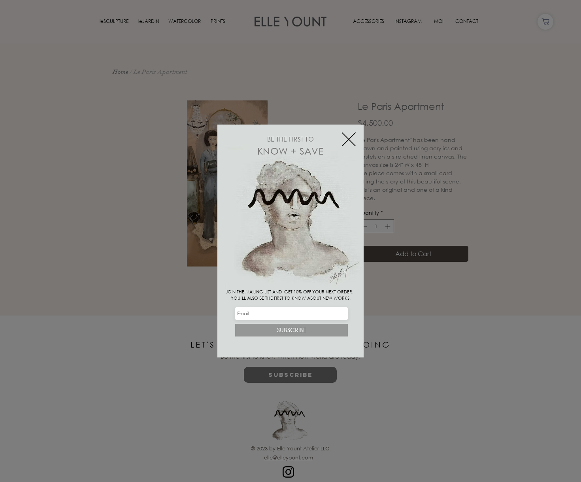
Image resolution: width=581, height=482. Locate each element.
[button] (349, 139)
